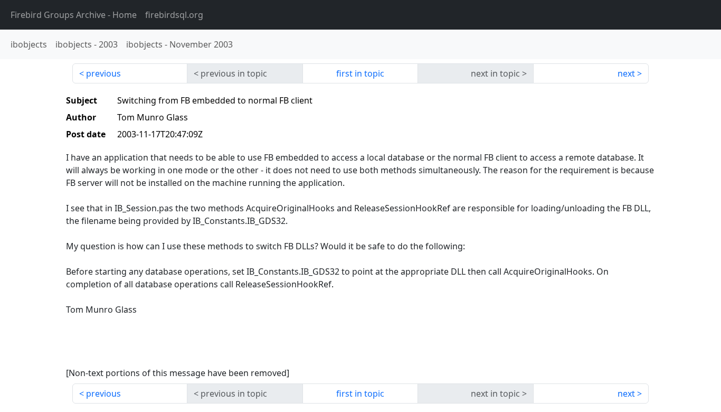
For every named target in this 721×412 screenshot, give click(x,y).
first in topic (360, 73)
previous (103, 73)
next (626, 73)
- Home (74, 15)
